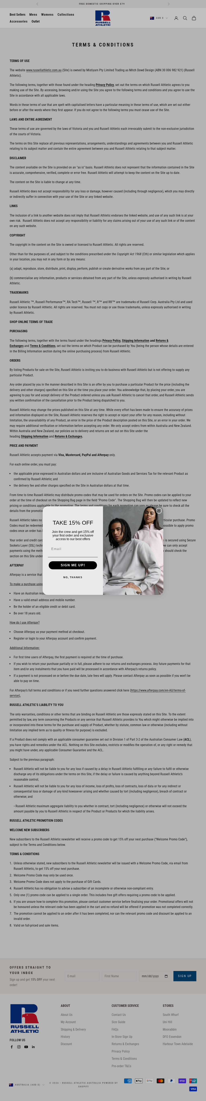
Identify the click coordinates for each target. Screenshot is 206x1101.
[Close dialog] (159, 510)
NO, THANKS (72, 577)
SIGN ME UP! (73, 565)
